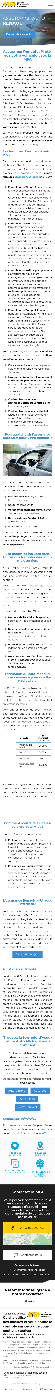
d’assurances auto (26, 177)
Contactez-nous (31, 1255)
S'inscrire (29, 1301)
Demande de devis (18, 34)
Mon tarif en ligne (27, 954)
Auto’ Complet (27, 1107)
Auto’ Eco (40, 1091)
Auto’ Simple (16, 1091)
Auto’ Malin (27, 1099)
